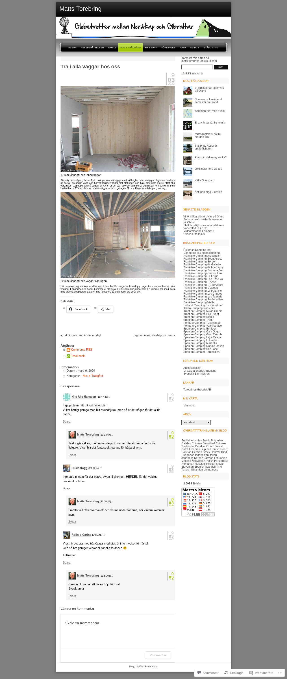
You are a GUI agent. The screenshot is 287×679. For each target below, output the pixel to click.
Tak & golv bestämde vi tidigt (82, 335)
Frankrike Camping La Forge (200, 276)
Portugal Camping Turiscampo (202, 322)
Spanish (199, 466)
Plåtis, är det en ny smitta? (211, 157)
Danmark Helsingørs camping (201, 252)
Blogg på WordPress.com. (143, 666)
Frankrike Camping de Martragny (203, 267)
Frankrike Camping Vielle (198, 302)
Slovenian (187, 466)
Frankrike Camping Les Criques (202, 293)
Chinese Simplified (203, 443)
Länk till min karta (192, 73)
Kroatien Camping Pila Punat (201, 313)
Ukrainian (197, 469)
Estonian (194, 449)
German (197, 452)
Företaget (168, 47)
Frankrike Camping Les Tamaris (202, 296)
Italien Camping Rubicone (199, 308)
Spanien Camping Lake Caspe (202, 337)
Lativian (208, 457)
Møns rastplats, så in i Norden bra (208, 135)
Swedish (210, 466)
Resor (72, 47)
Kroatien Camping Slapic (198, 316)
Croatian (200, 446)
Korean (198, 457)
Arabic (206, 440)
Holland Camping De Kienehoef (202, 305)
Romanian (187, 463)
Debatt (194, 47)
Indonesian (202, 454)
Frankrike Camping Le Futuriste (202, 290)
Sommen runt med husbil (210, 110)
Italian (213, 454)
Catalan (186, 443)
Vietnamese (211, 469)
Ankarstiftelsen (192, 367)
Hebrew (215, 452)
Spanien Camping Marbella (200, 343)
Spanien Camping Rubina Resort (203, 346)
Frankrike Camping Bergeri (199, 261)
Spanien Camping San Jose (200, 348)
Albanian (196, 440)
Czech (210, 446)
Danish (219, 446)
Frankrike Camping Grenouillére (203, 273)
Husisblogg (79, 468)
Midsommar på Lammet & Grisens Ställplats (199, 232)
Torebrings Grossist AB (197, 389)
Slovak (220, 463)
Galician (186, 452)
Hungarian (187, 454)
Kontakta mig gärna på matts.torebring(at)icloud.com (199, 59)
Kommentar (158, 655)
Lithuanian (220, 457)
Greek (206, 452)
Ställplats (211, 47)
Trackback (78, 356)
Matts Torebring (88, 434)
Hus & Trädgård (130, 47)
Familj (112, 47)
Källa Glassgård (204, 180)
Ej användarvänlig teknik (210, 122)
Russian (200, 463)
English (186, 440)
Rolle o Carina (81, 534)
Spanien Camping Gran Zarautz (202, 334)
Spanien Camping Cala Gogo (201, 331)
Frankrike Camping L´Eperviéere (203, 284)
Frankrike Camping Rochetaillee (203, 299)
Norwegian (198, 460)
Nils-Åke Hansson (84, 396)
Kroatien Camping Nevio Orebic (202, 311)
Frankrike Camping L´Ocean (200, 287)
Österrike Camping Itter (197, 249)
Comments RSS (81, 349)
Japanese (187, 457)
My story (151, 47)
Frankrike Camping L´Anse (199, 281)
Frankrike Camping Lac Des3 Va (203, 279)
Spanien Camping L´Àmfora (200, 340)
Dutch (185, 449)
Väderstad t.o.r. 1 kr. (195, 228)
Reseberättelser (92, 47)
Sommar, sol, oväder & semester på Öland (208, 101)
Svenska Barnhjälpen (196, 373)
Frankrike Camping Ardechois (201, 255)
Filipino (205, 449)
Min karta (189, 405)
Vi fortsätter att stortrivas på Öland (203, 216)
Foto (183, 47)
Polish (209, 460)
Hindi (224, 452)
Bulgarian (217, 440)
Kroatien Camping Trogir (198, 319)
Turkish (185, 469)
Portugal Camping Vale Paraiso (202, 325)
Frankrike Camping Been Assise (202, 258)
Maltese (186, 460)
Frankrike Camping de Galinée (202, 264)
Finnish (214, 449)
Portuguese (221, 460)
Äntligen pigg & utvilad (208, 192)
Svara (66, 421)
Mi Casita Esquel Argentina (199, 370)
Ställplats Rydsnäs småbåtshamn (206, 147)
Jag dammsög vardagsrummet (152, 335)
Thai (219, 466)
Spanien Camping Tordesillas (201, 351)
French (224, 449)
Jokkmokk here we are (208, 168)
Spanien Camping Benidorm (200, 328)
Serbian (210, 463)
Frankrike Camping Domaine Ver (203, 270)
